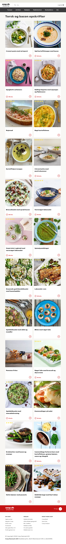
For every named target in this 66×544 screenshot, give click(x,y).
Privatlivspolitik (28, 528)
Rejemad (9, 130)
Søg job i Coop (9, 521)
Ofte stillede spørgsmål (30, 521)
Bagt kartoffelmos (42, 130)
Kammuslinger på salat (43, 411)
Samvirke (44, 521)
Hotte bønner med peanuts (16, 495)
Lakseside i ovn (40, 289)
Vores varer (8, 523)
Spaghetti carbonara (14, 89)
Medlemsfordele (28, 519)
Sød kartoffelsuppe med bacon (47, 51)
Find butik (8, 525)
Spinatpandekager (42, 248)
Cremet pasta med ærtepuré (17, 51)
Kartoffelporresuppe (14, 169)
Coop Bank (45, 519)
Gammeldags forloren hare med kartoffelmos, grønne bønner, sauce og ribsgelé (47, 454)
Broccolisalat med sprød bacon (18, 210)
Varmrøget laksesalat (43, 210)
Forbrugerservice (10, 530)
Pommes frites (11, 370)
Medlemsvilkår (28, 525)
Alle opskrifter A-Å (10, 528)
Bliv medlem (27, 523)
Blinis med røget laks (43, 330)
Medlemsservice (28, 530)
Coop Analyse (46, 523)
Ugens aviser (8, 519)
